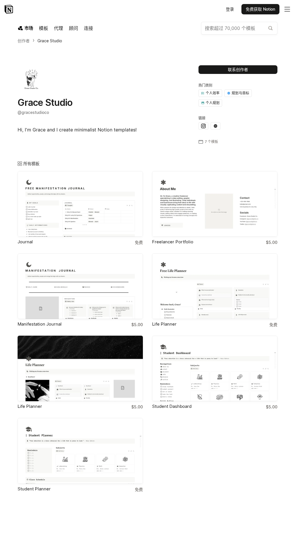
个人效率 (213, 93)
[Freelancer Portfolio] (214, 204)
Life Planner (164, 324)
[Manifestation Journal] (80, 286)
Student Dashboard (172, 406)
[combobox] (239, 28)
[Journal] (80, 204)
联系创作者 (238, 69)
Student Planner (34, 489)
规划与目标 (240, 93)
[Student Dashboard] (214, 368)
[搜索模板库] (270, 28)
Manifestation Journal (40, 324)
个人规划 (213, 103)
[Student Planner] (80, 450)
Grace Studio (49, 40)
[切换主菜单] (287, 9)
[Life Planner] (214, 286)
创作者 (24, 40)
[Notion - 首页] (9, 9)
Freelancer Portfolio (172, 241)
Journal (25, 241)
